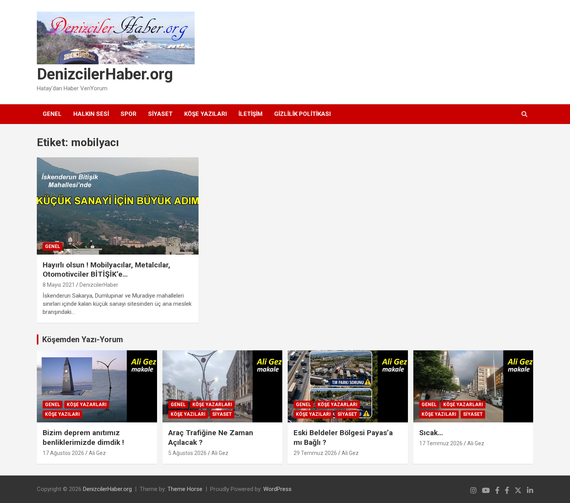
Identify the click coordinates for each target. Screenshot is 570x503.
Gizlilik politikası (302, 113)
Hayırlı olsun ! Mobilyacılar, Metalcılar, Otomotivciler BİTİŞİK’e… (106, 269)
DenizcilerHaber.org (105, 74)
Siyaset (160, 113)
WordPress (277, 489)
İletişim (250, 113)
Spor (128, 113)
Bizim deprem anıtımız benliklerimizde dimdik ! (83, 437)
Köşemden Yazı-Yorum (82, 339)
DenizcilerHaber (98, 285)
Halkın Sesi (91, 113)
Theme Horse (185, 489)
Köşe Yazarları (87, 404)
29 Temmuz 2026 (315, 453)
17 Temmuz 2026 (441, 443)
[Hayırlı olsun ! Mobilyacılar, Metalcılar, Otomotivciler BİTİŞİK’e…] (117, 206)
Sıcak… (431, 432)
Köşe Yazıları (205, 113)
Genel (52, 113)
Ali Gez (97, 453)
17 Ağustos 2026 (63, 453)
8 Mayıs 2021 (59, 285)
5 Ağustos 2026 (187, 453)
